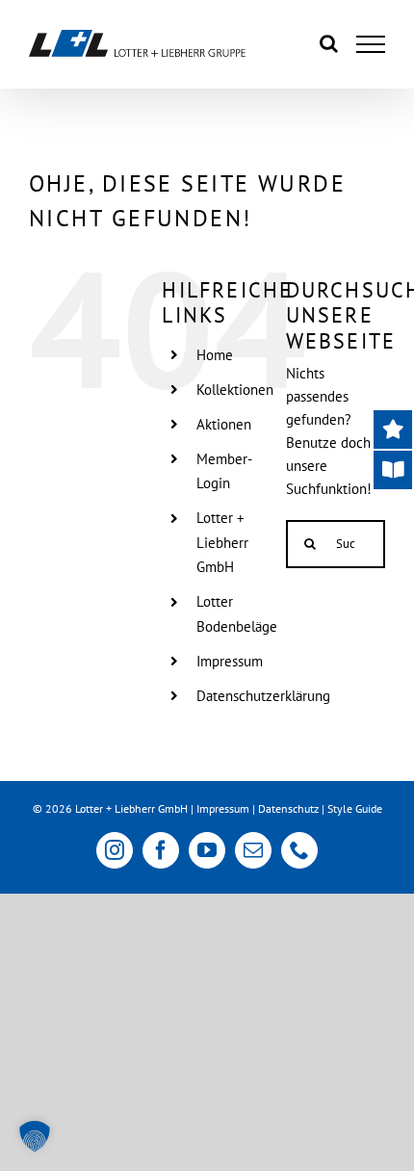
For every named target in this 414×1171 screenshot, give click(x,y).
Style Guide (354, 808)
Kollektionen (234, 389)
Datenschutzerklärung (263, 696)
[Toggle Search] (329, 43)
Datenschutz (288, 808)
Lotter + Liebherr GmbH (222, 542)
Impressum (229, 661)
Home (214, 355)
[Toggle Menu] (371, 44)
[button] (34, 1136)
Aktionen (223, 424)
